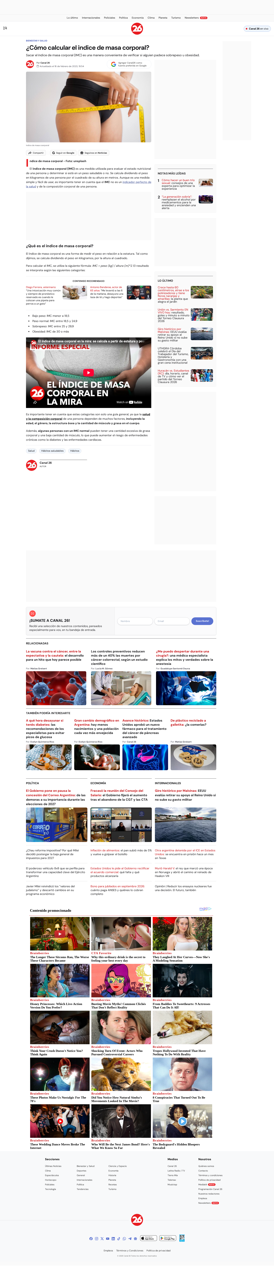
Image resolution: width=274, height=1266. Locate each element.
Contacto (203, 1170)
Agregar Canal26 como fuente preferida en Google (132, 64)
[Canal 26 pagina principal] (137, 33)
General (81, 1175)
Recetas (112, 1184)
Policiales (49, 1184)
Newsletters (208, 1203)
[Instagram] (96, 1238)
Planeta (112, 1179)
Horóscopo (50, 1179)
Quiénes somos (206, 1166)
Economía (98, 783)
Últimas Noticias (53, 1166)
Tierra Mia (173, 1175)
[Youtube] (107, 1238)
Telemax (172, 1179)
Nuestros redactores (208, 1193)
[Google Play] (167, 1238)
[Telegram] (129, 1238)
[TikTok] (118, 1238)
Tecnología (50, 1189)
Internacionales (168, 783)
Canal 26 (45, 62)
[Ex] (102, 1238)
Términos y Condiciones (129, 1250)
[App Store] (148, 1238)
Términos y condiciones (210, 1175)
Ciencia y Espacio (117, 1166)
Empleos (202, 1198)
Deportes (81, 1170)
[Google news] (135, 1238)
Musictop (172, 1184)
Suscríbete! (202, 621)
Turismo (112, 1189)
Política (32, 783)
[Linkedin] (113, 1238)
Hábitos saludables (52, 450)
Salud (31, 450)
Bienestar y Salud (36, 40)
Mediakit (206, 1184)
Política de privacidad (209, 1179)
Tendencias (82, 1189)
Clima (48, 1170)
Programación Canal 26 (210, 1189)
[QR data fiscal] (182, 1240)
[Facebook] (91, 1238)
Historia (112, 1175)
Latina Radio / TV (176, 1170)
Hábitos (74, 450)
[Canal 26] (137, 1220)
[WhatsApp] (124, 1238)
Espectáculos (52, 1175)
